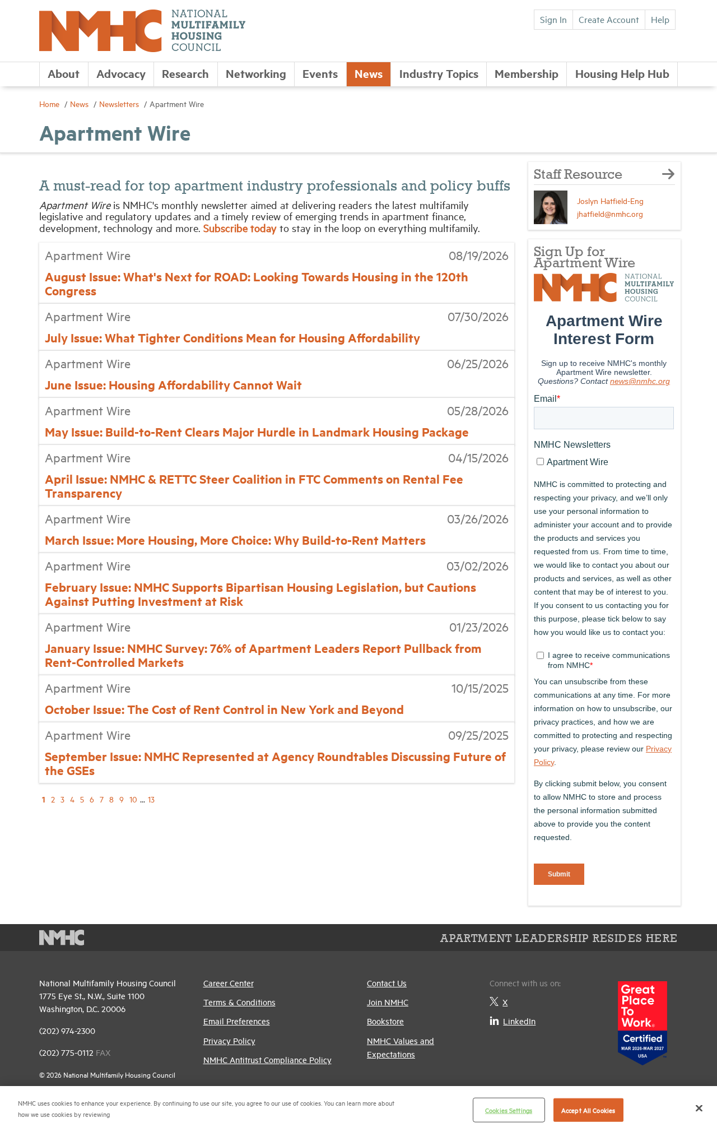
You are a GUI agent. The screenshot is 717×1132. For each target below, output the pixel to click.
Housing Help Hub (622, 73)
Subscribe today (241, 227)
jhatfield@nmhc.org (610, 213)
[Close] (699, 1108)
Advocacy (121, 73)
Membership (526, 73)
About (64, 73)
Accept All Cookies (588, 1110)
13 (151, 799)
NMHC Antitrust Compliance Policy (267, 1059)
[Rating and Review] (642, 1019)
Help (660, 19)
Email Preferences (236, 1020)
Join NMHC (387, 1001)
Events (320, 73)
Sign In (553, 19)
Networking (256, 73)
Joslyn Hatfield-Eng (610, 200)
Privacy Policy (229, 1040)
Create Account (609, 19)
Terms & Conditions (239, 1001)
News (369, 73)
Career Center (228, 982)
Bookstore (385, 1020)
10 (133, 799)
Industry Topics (438, 73)
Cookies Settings (508, 1110)
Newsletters (120, 103)
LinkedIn (519, 1020)
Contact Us (387, 982)
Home (50, 103)
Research (185, 73)
